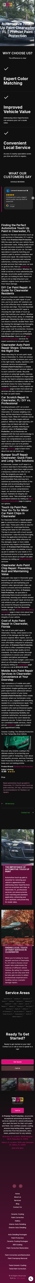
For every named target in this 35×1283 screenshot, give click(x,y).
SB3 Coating (17, 1247)
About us (17, 1199)
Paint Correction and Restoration (17, 1257)
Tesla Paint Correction (17, 1271)
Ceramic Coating (17, 1216)
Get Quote (18, 1064)
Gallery (17, 1223)
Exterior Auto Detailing (17, 1230)
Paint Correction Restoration (17, 1250)
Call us (17, 1070)
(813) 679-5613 (17, 1150)
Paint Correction (17, 1220)
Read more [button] (10, 203)
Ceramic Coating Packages (17, 1243)
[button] (31, 5)
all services (25, 269)
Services (17, 1202)
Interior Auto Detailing (17, 1226)
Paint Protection (17, 1240)
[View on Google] (8, 191)
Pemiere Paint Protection (23, 769)
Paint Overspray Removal (17, 1260)
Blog (17, 1206)
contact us (5, 391)
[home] (7, 5)
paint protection (26, 561)
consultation (23, 667)
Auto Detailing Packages (17, 1237)
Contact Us (17, 1209)
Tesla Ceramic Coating (17, 1267)
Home (17, 1196)
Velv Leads (21, 1280)
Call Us (17, 1113)
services (11, 451)
